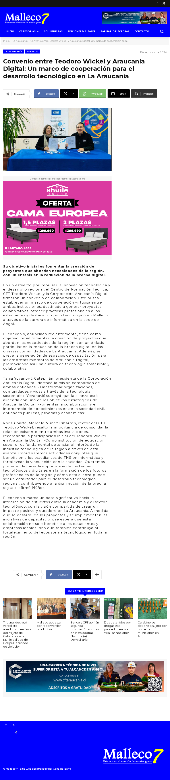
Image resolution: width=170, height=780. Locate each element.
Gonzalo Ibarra (62, 768)
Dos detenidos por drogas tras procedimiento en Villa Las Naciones (117, 628)
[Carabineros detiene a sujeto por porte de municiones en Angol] (152, 608)
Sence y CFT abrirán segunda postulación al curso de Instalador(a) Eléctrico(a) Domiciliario (84, 631)
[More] (97, 574)
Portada (32, 51)
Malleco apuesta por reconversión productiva (49, 626)
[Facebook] (157, 4)
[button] (161, 31)
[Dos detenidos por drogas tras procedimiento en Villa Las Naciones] (118, 608)
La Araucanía (20, 40)
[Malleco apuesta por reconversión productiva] (51, 608)
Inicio (6, 40)
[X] (164, 4)
